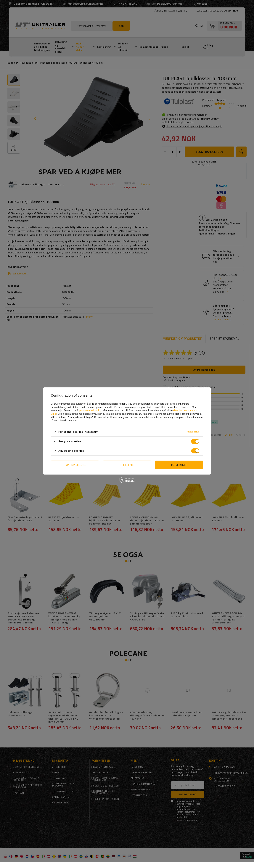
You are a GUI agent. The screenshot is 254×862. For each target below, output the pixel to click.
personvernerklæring (90, 410)
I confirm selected (75, 465)
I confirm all (179, 465)
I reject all (127, 465)
